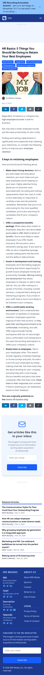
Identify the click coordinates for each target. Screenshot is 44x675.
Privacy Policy (30, 611)
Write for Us (29, 592)
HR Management (8, 65)
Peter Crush (7, 550)
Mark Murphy (7, 513)
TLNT (5, 590)
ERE (5, 577)
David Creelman (8, 558)
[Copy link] (38, 109)
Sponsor (28, 582)
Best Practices (8, 62)
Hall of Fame (29, 597)
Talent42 (7, 614)
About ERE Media (32, 577)
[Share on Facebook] (13, 109)
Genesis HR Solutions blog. (17, 399)
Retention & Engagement (25, 65)
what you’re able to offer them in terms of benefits (23, 233)
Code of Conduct (31, 621)
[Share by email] (30, 109)
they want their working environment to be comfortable (23, 324)
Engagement (20, 62)
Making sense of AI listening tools (18, 555)
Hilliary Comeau (14, 98)
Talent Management (10, 69)
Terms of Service (31, 616)
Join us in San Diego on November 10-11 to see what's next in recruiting (19, 7)
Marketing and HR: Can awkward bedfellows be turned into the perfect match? (20, 544)
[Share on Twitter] (22, 109)
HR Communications (34, 62)
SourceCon (9, 601)
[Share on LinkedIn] (5, 109)
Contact (27, 587)
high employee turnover (13, 119)
